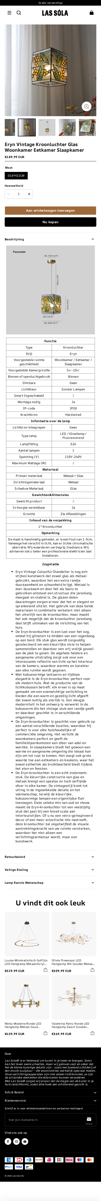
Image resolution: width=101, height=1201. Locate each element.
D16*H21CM (16, 176)
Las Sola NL (18, 1175)
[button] (9, 12)
